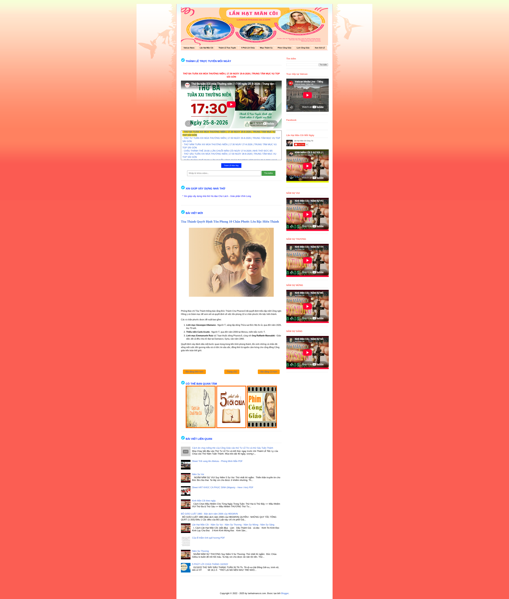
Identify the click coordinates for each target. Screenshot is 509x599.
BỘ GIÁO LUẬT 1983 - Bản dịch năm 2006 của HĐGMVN (209, 514)
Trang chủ (232, 371)
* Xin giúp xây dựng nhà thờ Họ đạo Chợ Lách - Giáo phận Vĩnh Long (216, 196)
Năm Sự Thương (200, 551)
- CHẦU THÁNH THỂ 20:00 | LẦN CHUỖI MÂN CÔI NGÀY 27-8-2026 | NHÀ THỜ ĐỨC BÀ (227, 151)
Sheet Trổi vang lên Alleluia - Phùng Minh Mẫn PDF (217, 461)
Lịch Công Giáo (303, 48)
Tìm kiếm (268, 173)
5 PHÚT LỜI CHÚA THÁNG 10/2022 (210, 564)
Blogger (285, 593)
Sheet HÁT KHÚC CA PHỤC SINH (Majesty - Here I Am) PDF (222, 487)
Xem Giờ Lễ (320, 48)
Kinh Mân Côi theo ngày (204, 500)
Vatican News (189, 48)
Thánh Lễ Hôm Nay (231, 166)
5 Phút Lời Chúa (248, 48)
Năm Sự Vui (198, 474)
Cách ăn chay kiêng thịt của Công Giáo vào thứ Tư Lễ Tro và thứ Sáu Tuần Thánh (232, 448)
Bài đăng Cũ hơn (268, 371)
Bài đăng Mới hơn (194, 371)
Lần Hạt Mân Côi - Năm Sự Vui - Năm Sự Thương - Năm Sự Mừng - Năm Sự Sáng (233, 524)
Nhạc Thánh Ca (266, 48)
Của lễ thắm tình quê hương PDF (208, 538)
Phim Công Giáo (284, 48)
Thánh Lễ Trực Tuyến (227, 48)
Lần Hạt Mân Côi (206, 48)
